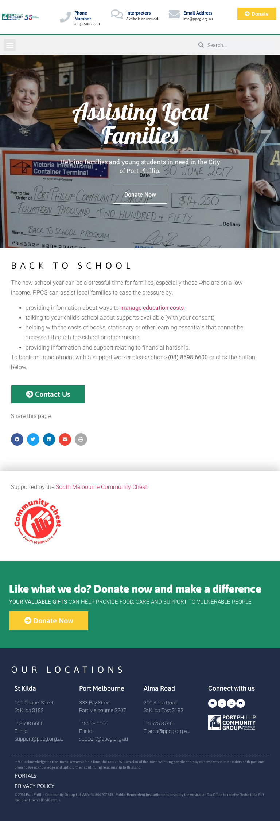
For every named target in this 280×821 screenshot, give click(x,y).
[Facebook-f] (222, 703)
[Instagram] (231, 703)
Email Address (197, 13)
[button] (10, 45)
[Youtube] (240, 703)
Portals (25, 776)
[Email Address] (174, 14)
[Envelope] (212, 703)
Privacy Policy (34, 786)
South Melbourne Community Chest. (102, 486)
